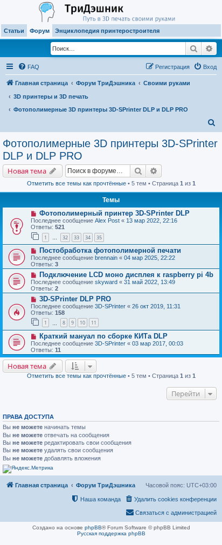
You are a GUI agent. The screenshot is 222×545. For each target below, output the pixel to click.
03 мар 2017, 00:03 (157, 343)
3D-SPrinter (110, 306)
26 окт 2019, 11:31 (156, 306)
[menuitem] (28, 66)
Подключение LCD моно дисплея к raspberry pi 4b (126, 275)
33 (76, 237)
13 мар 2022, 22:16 (151, 220)
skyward (106, 282)
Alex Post (107, 220)
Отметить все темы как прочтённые (76, 183)
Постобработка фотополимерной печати (110, 250)
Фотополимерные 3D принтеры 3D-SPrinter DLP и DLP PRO (110, 149)
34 (88, 237)
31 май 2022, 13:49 (149, 282)
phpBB (93, 527)
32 (65, 237)
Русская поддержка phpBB (111, 533)
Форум (40, 30)
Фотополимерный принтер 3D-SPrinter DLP (114, 213)
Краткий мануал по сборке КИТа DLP (103, 336)
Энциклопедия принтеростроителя (107, 30)
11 (93, 322)
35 (99, 237)
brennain (106, 257)
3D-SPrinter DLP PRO (75, 299)
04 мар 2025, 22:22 (149, 257)
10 (82, 322)
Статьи (14, 30)
